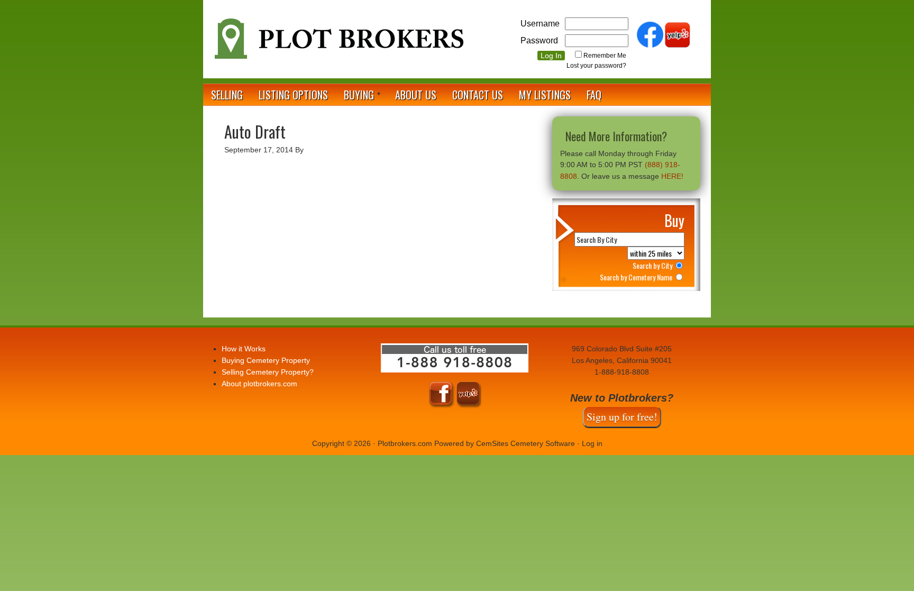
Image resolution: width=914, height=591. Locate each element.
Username (540, 23)
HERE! (672, 176)
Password (539, 40)
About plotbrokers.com (259, 383)
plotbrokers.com (338, 43)
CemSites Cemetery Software (525, 443)
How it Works (244, 348)
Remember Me (604, 55)
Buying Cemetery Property (266, 360)
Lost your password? (596, 65)
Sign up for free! (622, 417)
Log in (592, 443)
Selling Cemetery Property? (268, 372)
